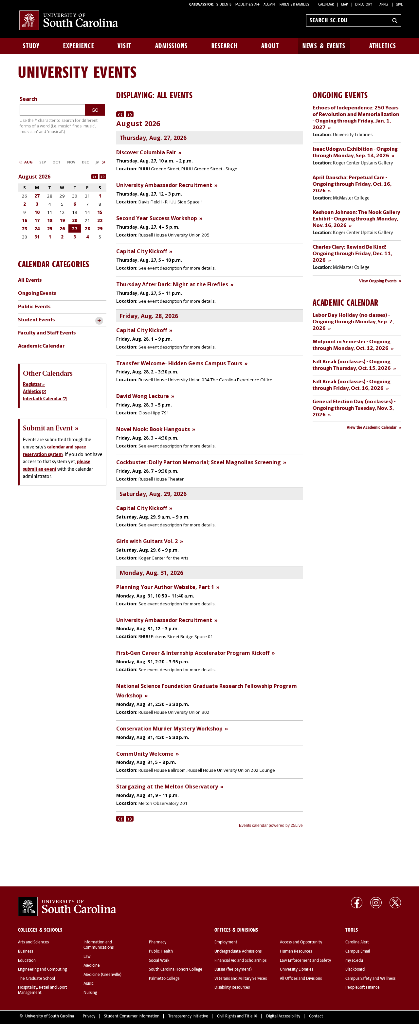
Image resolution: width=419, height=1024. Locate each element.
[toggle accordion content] (99, 321)
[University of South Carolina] (67, 907)
